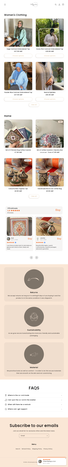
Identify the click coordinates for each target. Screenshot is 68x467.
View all (34, 105)
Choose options (18, 56)
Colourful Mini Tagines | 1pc (18, 188)
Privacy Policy (48, 449)
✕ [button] (65, 458)
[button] (5, 4)
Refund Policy (26, 449)
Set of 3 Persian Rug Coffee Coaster (18, 150)
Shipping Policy (37, 449)
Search (18, 449)
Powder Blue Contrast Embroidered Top (18, 92)
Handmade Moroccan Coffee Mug (50, 188)
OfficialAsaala (31, 462)
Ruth (12, 238)
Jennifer (42, 238)
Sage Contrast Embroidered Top (18, 49)
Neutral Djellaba (49, 92)
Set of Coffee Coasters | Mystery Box (50, 150)
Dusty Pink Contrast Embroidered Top (49, 49)
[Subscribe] (47, 436)
